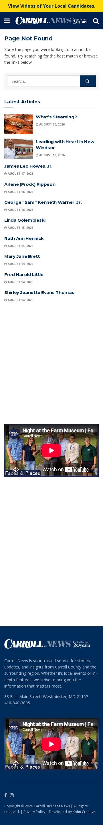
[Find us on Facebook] (5, 795)
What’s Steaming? (56, 117)
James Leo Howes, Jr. (28, 166)
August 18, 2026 (51, 155)
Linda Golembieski (24, 220)
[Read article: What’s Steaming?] (18, 124)
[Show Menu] (7, 20)
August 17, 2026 (20, 174)
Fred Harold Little (23, 274)
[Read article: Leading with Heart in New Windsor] (18, 149)
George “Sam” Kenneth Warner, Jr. (43, 202)
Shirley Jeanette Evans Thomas (39, 292)
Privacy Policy (34, 811)
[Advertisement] (51, 364)
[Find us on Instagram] (12, 795)
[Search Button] (96, 20)
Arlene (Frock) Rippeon (29, 184)
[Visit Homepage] (51, 21)
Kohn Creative (84, 811)
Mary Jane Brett (22, 256)
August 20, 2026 (51, 124)
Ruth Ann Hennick (23, 238)
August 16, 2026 (20, 192)
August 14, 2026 (20, 264)
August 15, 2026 (20, 228)
